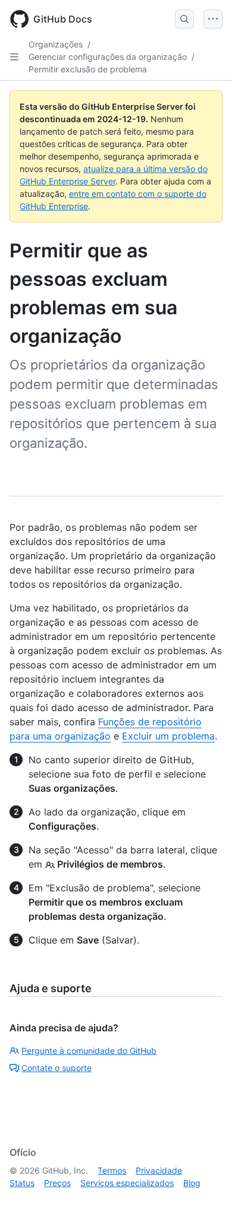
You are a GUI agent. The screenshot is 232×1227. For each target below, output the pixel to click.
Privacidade (159, 1170)
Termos (112, 1170)
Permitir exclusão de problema (88, 69)
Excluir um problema (168, 736)
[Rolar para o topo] (206, 1201)
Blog (191, 1183)
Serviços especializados (127, 1183)
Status (22, 1183)
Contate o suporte (56, 1068)
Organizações (56, 44)
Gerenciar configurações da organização (108, 57)
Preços (57, 1183)
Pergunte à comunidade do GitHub (88, 1051)
